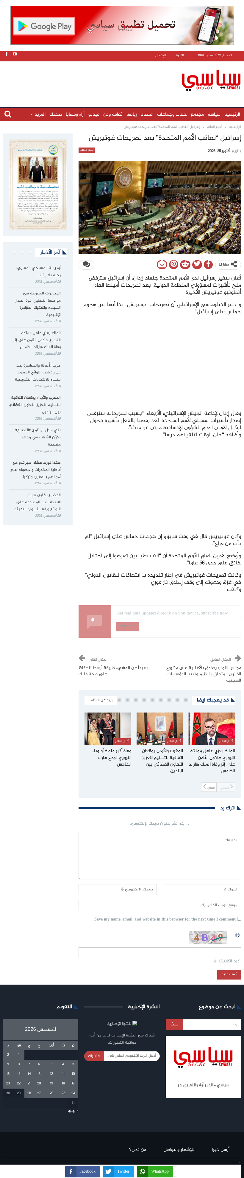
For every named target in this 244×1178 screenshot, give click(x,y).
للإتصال (160, 55)
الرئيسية (232, 115)
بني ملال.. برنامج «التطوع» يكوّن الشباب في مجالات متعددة (38, 437)
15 (18, 1074)
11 (63, 1074)
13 (38, 1074)
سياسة (214, 115)
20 (39, 1083)
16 (8, 1074)
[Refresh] (237, 934)
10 (73, 1074)
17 (73, 1083)
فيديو (93, 115)
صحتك (55, 115)
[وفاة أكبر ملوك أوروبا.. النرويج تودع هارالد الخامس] (108, 729)
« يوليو (73, 1111)
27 (39, 1093)
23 (8, 1083)
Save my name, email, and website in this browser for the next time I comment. (164, 919)
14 (29, 1074)
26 (51, 1093)
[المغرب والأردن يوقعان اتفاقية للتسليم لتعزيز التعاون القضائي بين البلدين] (160, 729)
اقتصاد (147, 115)
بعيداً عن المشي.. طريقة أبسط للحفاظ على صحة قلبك (113, 671)
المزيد (40, 115)
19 (51, 1083)
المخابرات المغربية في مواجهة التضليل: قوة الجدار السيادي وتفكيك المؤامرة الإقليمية (38, 304)
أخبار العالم (86, 150)
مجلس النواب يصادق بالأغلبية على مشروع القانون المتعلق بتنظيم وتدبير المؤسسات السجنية (203, 674)
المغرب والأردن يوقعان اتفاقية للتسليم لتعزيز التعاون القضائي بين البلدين (35, 405)
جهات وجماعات (172, 115)
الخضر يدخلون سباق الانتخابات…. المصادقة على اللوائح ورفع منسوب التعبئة (37, 502)
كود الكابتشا (229, 961)
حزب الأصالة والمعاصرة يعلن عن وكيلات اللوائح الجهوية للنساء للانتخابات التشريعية (38, 373)
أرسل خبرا (220, 1150)
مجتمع (197, 115)
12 (51, 1074)
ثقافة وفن (113, 115)
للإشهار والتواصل (179, 1150)
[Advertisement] (123, 79)
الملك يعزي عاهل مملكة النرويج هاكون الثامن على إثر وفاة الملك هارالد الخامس (37, 340)
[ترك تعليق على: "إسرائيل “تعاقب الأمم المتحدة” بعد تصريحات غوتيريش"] (86, 265)
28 (29, 1093)
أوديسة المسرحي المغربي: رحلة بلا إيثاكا (38, 272)
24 (73, 1093)
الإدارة (180, 55)
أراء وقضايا (75, 115)
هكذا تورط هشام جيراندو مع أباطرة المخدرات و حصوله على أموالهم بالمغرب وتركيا (35, 470)
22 (19, 1083)
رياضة (131, 115)
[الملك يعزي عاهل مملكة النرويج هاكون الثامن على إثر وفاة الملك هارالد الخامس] (211, 729)
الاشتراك (94, 1056)
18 (63, 1083)
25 (63, 1093)
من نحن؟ (137, 1150)
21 (29, 1083)
